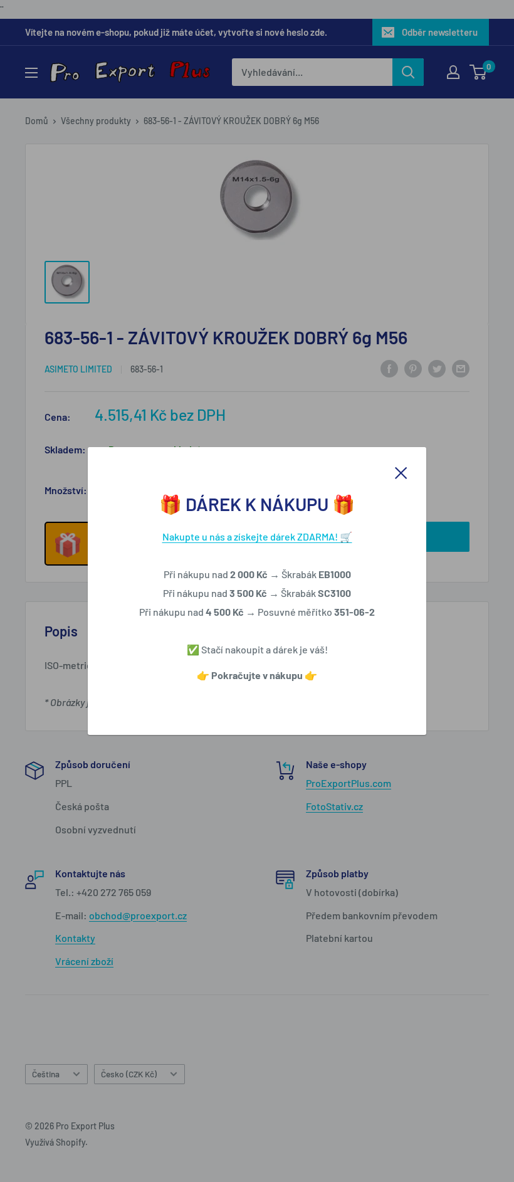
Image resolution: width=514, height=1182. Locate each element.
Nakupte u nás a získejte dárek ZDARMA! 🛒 (257, 536)
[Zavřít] (401, 471)
